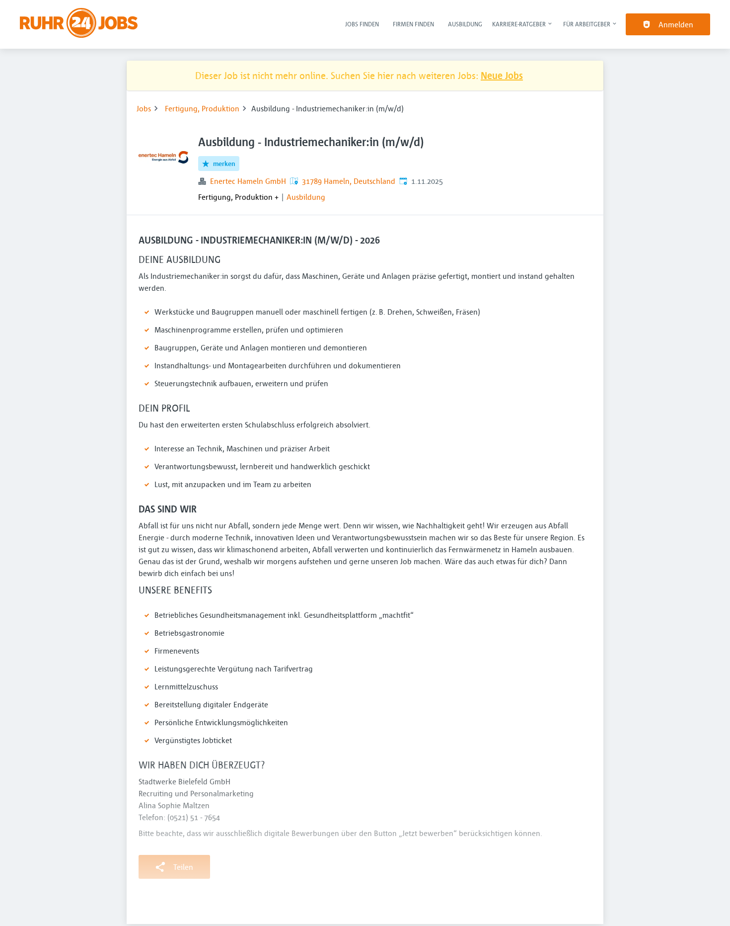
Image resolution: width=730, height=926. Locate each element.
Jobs (144, 108)
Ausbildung (465, 24)
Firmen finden (413, 24)
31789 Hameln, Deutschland (348, 181)
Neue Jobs (502, 75)
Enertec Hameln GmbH (248, 181)
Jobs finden (362, 24)
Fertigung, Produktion (202, 108)
